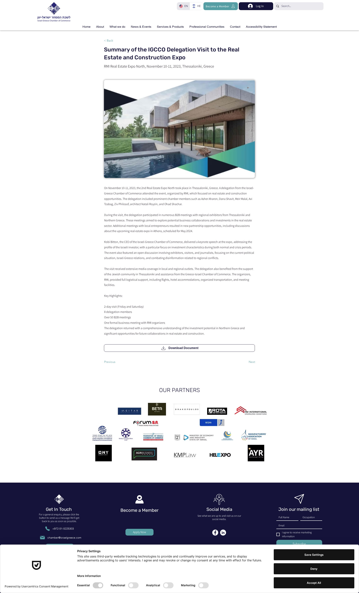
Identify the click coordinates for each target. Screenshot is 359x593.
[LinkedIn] (223, 533)
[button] (170, 27)
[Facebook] (215, 533)
